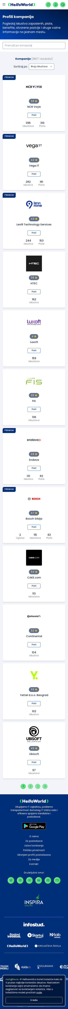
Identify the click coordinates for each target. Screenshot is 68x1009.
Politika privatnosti (34, 850)
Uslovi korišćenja (34, 845)
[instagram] (20, 880)
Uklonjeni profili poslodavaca (34, 854)
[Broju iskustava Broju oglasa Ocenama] (41, 66)
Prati (34, 115)
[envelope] (57, 880)
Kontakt (33, 864)
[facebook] (11, 880)
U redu (34, 1000)
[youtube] (29, 880)
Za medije (34, 859)
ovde (39, 992)
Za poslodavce (34, 841)
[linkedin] (38, 880)
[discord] (48, 880)
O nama (34, 836)
